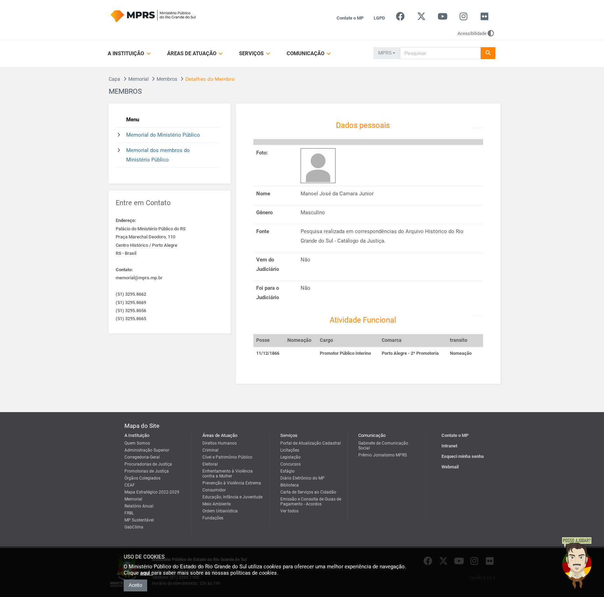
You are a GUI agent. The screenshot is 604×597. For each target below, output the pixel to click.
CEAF (129, 485)
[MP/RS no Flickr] (484, 18)
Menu (132, 119)
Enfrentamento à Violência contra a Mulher (227, 474)
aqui (145, 573)
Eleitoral (210, 464)
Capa (114, 79)
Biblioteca (289, 485)
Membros (167, 79)
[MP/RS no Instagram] (463, 18)
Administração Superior (146, 450)
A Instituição (126, 53)
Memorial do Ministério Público (163, 135)
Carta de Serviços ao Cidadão (308, 492)
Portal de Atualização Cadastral (310, 443)
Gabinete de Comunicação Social (383, 446)
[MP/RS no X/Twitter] (421, 18)
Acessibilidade (472, 33)
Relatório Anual (138, 506)
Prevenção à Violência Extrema (231, 483)
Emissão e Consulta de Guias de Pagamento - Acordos (310, 501)
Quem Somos (137, 443)
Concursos (290, 464)
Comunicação (306, 53)
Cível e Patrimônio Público (227, 457)
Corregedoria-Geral (142, 457)
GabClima (133, 527)
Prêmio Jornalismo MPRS (382, 455)
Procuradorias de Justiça (148, 464)
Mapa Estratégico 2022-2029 (151, 492)
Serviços (252, 53)
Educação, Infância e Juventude (232, 497)
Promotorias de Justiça (146, 471)
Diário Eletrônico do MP (302, 478)
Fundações (212, 518)
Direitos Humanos (219, 443)
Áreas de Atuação (192, 53)
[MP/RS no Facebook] (400, 18)
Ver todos (289, 511)
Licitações (289, 450)
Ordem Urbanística (220, 511)
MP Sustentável (139, 520)
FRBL (129, 513)
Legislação (290, 457)
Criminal (210, 450)
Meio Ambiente (216, 504)
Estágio (287, 471)
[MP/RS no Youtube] (442, 18)
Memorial (138, 79)
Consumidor (214, 490)
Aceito (135, 585)
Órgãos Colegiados (142, 478)
